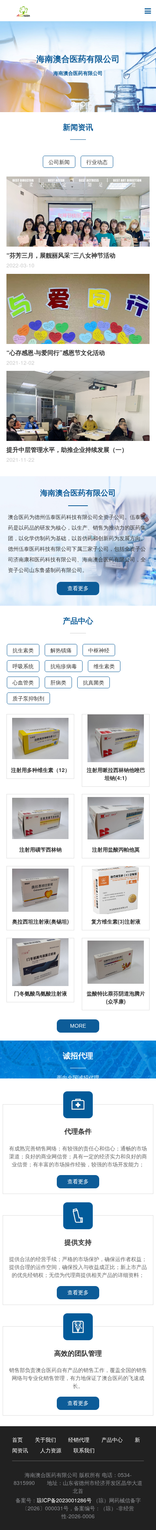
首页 (17, 1439)
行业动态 (97, 162)
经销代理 (78, 1439)
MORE (78, 1026)
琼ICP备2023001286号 (64, 1500)
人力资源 (50, 1450)
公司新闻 (59, 162)
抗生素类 (23, 650)
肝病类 (58, 682)
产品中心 (112, 1439)
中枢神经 (98, 650)
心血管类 (23, 682)
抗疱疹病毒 (63, 666)
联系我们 (84, 1450)
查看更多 (78, 588)
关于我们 (45, 1439)
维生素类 (104, 666)
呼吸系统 (23, 666)
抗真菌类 (93, 682)
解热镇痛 (61, 650)
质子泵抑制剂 (28, 698)
